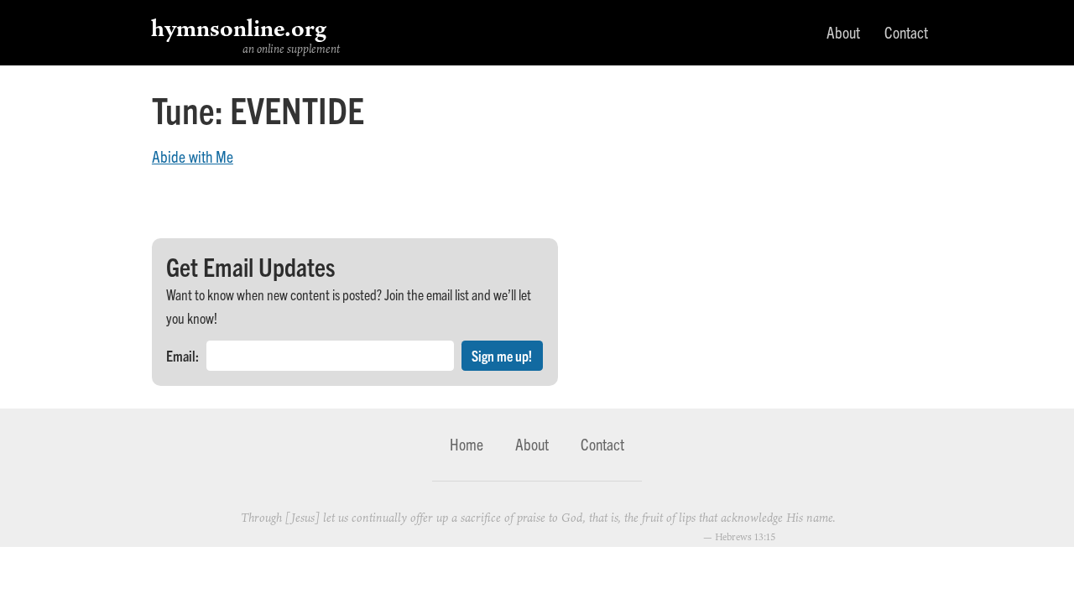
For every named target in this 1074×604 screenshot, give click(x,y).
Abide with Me (192, 156)
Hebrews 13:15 (745, 536)
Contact (906, 32)
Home (466, 444)
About (843, 32)
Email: (182, 355)
